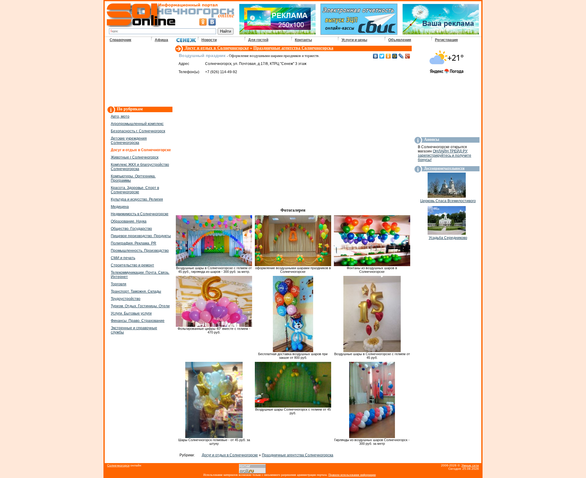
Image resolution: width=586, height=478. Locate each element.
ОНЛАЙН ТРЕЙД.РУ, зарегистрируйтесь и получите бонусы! (444, 155)
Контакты (303, 40)
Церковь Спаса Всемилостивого (448, 201)
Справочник (120, 40)
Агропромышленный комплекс (137, 124)
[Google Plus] (407, 56)
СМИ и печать (123, 258)
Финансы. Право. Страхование (138, 321)
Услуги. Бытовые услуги (131, 313)
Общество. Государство (131, 229)
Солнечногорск (118, 465)
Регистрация (446, 40)
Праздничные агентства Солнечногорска (293, 48)
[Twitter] (382, 56)
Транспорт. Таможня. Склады (136, 291)
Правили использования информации (352, 474)
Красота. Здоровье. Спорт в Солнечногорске (135, 190)
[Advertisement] (139, 75)
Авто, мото (120, 116)
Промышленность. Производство (140, 250)
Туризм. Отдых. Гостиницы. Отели (140, 306)
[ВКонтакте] (375, 56)
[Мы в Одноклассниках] (203, 22)
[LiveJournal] (401, 56)
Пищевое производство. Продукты (141, 236)
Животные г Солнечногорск (134, 157)
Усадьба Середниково (448, 238)
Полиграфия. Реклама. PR (133, 243)
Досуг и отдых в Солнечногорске (217, 48)
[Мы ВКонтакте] (212, 22)
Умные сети (470, 465)
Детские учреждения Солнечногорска (129, 140)
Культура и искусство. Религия (137, 199)
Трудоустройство (125, 299)
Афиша (161, 40)
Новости (209, 40)
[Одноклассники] (388, 56)
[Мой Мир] (395, 56)
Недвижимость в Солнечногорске (139, 214)
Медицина (120, 207)
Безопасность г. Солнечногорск (138, 131)
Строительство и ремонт (132, 265)
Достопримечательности (444, 168)
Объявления (399, 40)
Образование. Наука (128, 221)
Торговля (118, 284)
